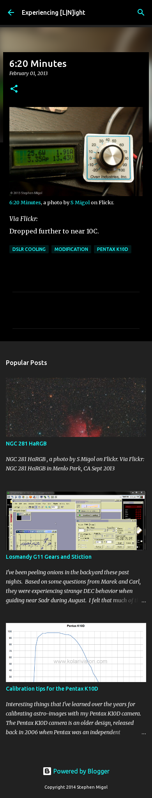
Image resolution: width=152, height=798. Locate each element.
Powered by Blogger (81, 771)
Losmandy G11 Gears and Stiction (49, 557)
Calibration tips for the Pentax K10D (52, 689)
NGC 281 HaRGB (26, 443)
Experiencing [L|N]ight (53, 12)
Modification (71, 249)
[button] (14, 89)
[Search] (141, 12)
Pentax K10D (112, 249)
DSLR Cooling (29, 249)
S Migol (80, 202)
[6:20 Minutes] (76, 194)
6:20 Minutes (25, 202)
